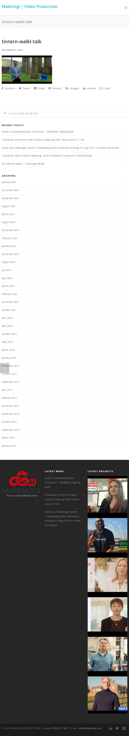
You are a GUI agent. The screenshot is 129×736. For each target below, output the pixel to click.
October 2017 (9, 373)
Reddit (41, 88)
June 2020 (7, 317)
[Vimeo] (124, 728)
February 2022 (9, 294)
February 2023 (9, 238)
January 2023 (9, 246)
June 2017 (7, 389)
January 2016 (9, 445)
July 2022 (6, 270)
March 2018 (8, 349)
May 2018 (7, 341)
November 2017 (10, 365)
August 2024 (8, 222)
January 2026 (9, 182)
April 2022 (7, 278)
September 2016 (11, 429)
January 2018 (9, 357)
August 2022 (8, 262)
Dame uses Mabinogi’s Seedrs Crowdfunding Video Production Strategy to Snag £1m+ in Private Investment (60, 147)
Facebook (9, 88)
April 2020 (7, 325)
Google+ (74, 88)
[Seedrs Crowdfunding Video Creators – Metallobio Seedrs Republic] (107, 496)
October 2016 (9, 421)
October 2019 (9, 334)
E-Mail (106, 88)
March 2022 (8, 286)
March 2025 (8, 214)
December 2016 (10, 405)
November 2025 (10, 198)
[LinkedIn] (110, 728)
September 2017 (11, 381)
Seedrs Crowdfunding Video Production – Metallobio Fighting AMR (38, 131)
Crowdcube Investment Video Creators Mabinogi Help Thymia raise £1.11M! (43, 139)
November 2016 (10, 413)
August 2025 (8, 206)
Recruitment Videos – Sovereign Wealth (23, 163)
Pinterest (56, 88)
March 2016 (8, 437)
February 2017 (9, 397)
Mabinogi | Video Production (30, 6)
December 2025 (10, 190)
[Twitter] (117, 728)
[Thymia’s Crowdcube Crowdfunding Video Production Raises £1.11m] (107, 614)
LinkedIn (91, 88)
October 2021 (9, 310)
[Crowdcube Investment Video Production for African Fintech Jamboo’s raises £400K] (107, 535)
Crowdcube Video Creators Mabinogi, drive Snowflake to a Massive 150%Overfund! (47, 155)
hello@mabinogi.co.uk (90, 728)
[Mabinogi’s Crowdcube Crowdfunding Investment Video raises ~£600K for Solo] (107, 575)
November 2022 (10, 254)
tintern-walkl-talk (21, 41)
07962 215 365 (60, 728)
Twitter (26, 88)
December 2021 (10, 301)
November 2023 (10, 230)
